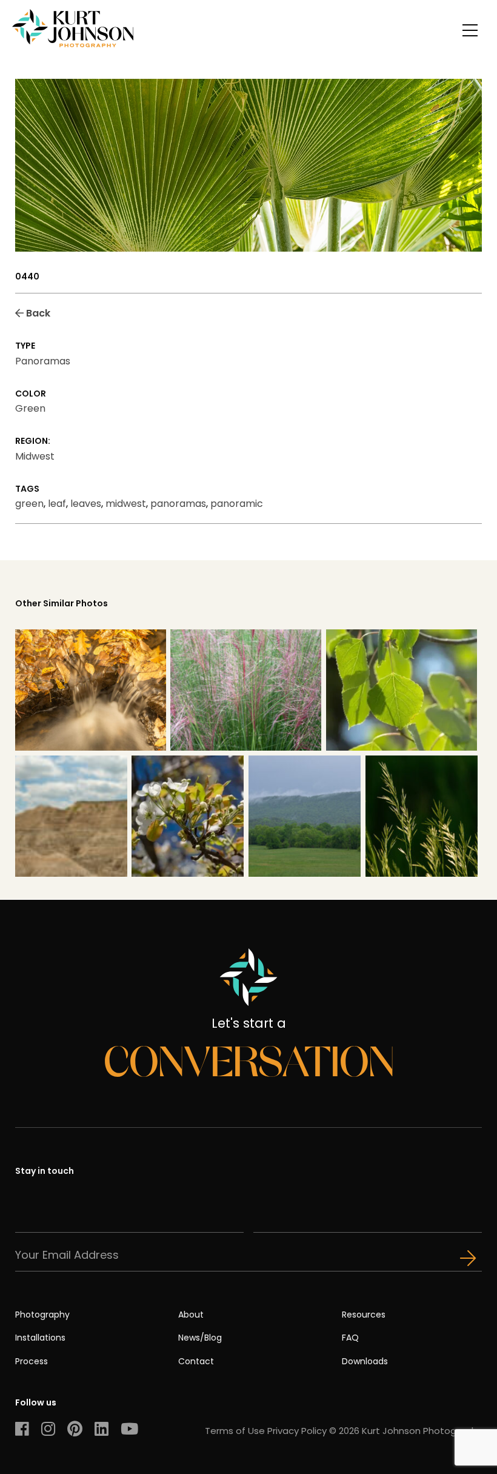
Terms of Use (235, 1430)
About (191, 1314)
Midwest (35, 456)
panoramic (236, 504)
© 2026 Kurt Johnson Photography (405, 1430)
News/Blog (200, 1338)
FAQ (350, 1338)
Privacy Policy (297, 1430)
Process (31, 1361)
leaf (57, 504)
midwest (125, 504)
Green (30, 408)
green (29, 504)
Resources (363, 1314)
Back (37, 313)
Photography (42, 1314)
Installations (40, 1338)
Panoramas (42, 361)
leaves (85, 504)
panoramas (178, 504)
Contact (196, 1361)
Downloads (365, 1361)
